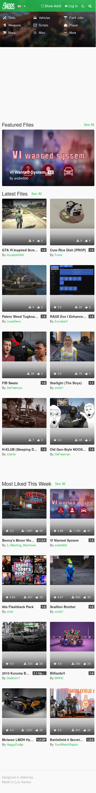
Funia (58, 255)
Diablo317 (13, 678)
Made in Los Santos (16, 781)
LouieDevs (14, 321)
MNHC (59, 678)
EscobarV (61, 321)
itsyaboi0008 (15, 255)
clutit (10, 611)
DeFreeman (14, 387)
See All (89, 124)
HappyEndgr (15, 744)
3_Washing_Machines (21, 545)
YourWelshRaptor (66, 744)
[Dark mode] (83, 6)
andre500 (61, 545)
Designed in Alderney (17, 777)
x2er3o (11, 454)
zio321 (59, 387)
